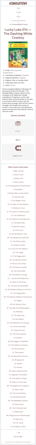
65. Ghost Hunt (18, 404)
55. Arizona (18, 367)
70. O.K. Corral (18, 423)
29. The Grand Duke (18, 271)
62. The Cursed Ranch (18, 393)
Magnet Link (17, 156)
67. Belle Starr (18, 412)
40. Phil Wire (18, 312)
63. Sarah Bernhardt (18, 397)
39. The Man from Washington (18, 308)
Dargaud (22, 78)
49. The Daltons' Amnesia (18, 345)
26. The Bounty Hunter (18, 260)
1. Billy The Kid (18, 171)
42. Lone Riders (18, 319)
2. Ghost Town (18, 175)
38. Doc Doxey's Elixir (18, 304)
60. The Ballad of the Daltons (18, 386)
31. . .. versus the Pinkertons (18, 278)
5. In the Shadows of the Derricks (18, 186)
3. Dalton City (18, 178)
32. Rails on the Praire (18, 282)
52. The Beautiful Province (18, 356)
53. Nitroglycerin (18, 360)
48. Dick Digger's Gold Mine (18, 341)
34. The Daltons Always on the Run (18, 289)
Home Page (18, 436)
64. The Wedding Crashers (18, 401)
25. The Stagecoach (18, 256)
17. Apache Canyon (18, 226)
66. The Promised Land (18, 408)
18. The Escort (18, 230)
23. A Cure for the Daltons (18, 249)
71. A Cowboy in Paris (18, 426)
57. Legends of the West (18, 375)
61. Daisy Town (18, 389)
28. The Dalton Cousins (18, 267)
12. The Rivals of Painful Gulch (18, 212)
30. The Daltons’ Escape (18, 275)
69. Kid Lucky (18, 419)
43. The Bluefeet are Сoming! (18, 323)
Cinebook (25, 75)
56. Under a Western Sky (18, 371)
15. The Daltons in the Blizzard (18, 219)
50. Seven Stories (18, 349)
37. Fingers (18, 301)
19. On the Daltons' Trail (18, 234)
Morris (10, 73)
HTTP (17, 131)
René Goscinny (16, 70)
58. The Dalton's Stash (18, 378)
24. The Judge (18, 252)
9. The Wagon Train (18, 200)
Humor (13, 85)
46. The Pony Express (18, 334)
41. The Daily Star (18, 315)
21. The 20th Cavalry (18, 241)
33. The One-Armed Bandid (18, 286)
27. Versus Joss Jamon (18, 263)
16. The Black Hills (18, 223)
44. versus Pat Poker (18, 326)
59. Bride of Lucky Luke (18, 382)
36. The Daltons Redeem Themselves (18, 297)
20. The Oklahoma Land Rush (18, 238)
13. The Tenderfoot (18, 215)
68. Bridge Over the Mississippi (18, 415)
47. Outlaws (18, 338)
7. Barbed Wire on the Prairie (18, 193)
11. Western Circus (18, 208)
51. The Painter (18, 352)
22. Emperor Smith (18, 245)
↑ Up (18, 433)
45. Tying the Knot (18, 330)
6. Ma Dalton (18, 189)
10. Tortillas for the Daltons (18, 204)
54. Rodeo (18, 363)
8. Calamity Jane (18, 197)
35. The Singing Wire (18, 293)
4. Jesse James (18, 182)
